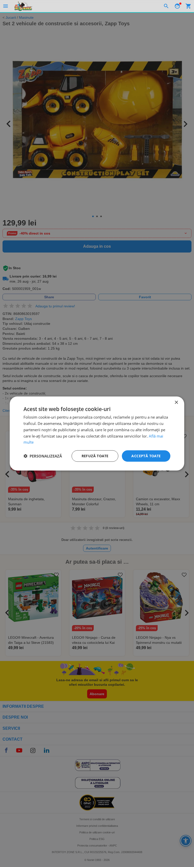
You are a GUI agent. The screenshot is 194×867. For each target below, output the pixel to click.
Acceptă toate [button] (146, 455)
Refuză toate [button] (95, 455)
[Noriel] (23, 6)
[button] (42, 456)
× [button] (176, 402)
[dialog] (97, 434)
